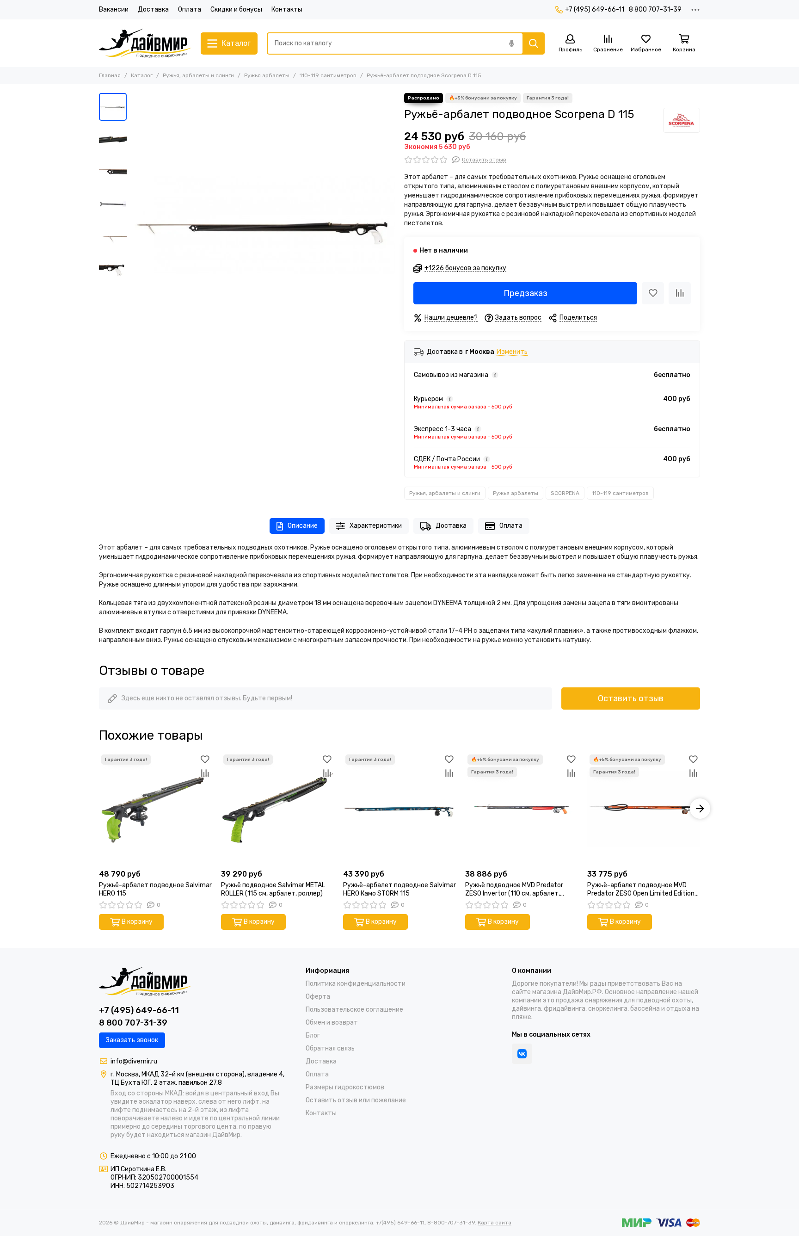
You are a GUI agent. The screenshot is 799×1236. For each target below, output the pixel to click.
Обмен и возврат (332, 1022)
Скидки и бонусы (236, 9)
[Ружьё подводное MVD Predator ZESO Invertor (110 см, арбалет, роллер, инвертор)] (521, 808)
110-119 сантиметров (328, 75)
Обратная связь (330, 1048)
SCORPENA (565, 493)
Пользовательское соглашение (354, 1010)
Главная (110, 75)
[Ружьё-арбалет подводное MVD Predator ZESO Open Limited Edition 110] (643, 808)
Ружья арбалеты (266, 75)
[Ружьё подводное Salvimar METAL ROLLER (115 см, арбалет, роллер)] (277, 808)
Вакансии (114, 9)
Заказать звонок (132, 1040)
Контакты (286, 9)
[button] (136, 225)
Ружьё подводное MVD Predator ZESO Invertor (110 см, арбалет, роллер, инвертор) (514, 889)
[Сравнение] (680, 293)
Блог (313, 1035)
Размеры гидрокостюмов (345, 1087)
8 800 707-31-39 (655, 9)
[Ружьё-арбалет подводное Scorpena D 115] (263, 225)
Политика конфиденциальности (356, 984)
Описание (303, 526)
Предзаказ (525, 293)
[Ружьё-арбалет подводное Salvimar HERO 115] (155, 808)
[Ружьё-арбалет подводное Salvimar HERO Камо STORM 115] (399, 808)
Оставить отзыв (631, 698)
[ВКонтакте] (522, 1054)
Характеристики (376, 526)
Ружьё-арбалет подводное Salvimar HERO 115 (155, 889)
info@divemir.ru (134, 1061)
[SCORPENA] (682, 120)
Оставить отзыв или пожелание (356, 1100)
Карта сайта (494, 1222)
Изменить (512, 352)
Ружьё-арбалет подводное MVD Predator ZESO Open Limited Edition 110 (641, 889)
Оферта (318, 997)
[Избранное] (653, 293)
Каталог (142, 75)
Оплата (189, 9)
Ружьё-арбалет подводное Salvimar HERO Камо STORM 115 (399, 889)
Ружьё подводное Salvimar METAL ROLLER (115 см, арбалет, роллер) (273, 889)
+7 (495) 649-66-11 (594, 9)
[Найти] (533, 43)
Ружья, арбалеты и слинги (198, 75)
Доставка (153, 9)
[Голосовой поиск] (511, 43)
